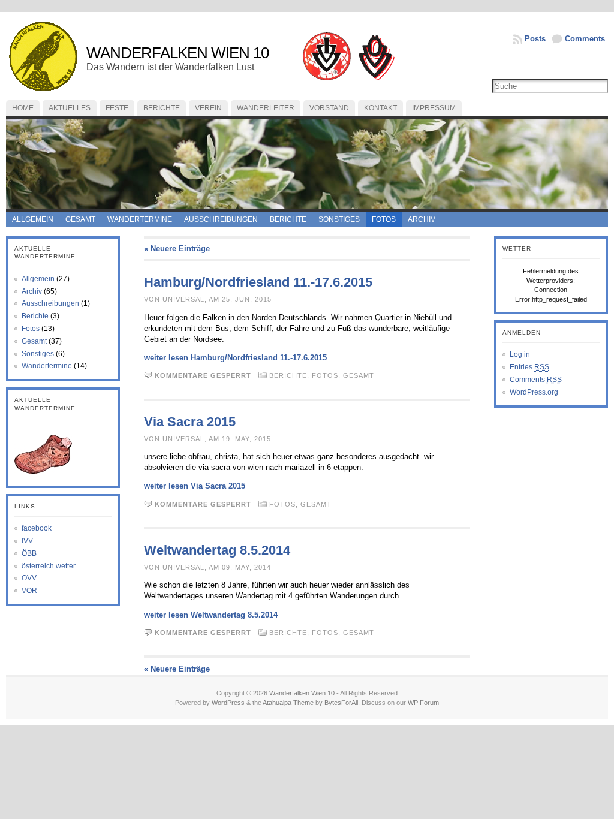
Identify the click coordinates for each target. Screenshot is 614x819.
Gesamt (80, 219)
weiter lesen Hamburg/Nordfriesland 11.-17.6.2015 (235, 357)
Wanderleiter (265, 108)
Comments (585, 38)
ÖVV (29, 578)
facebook (37, 528)
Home (23, 108)
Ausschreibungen (221, 219)
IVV (27, 541)
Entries (529, 367)
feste (117, 108)
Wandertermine (139, 219)
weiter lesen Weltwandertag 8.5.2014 (211, 614)
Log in (520, 354)
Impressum (434, 108)
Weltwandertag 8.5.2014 (217, 550)
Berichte (161, 108)
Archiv (421, 219)
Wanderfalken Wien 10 (177, 53)
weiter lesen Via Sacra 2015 (194, 485)
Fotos (384, 219)
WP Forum (423, 702)
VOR (29, 590)
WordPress (228, 702)
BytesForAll (341, 702)
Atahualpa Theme (288, 702)
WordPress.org (534, 392)
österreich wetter (49, 566)
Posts (535, 38)
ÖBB (29, 553)
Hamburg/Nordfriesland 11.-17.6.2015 (258, 282)
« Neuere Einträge (177, 248)
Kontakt (380, 108)
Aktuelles (70, 108)
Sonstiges (339, 219)
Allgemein (32, 219)
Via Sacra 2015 (190, 421)
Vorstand (329, 108)
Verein (208, 108)
